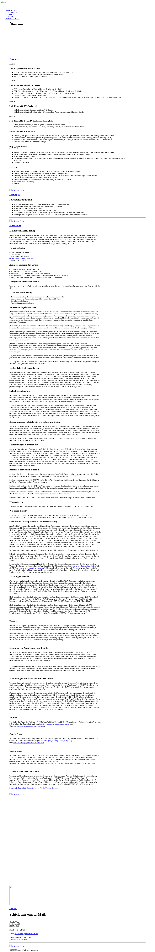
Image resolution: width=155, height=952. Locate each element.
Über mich (10, 10)
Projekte (10, 15)
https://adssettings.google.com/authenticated (28, 726)
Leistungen (11, 12)
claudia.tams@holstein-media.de (21, 258)
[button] (24, 904)
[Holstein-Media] (77, 4)
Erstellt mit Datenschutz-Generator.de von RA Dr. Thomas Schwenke (34, 788)
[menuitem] (79, 11)
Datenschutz (12, 19)
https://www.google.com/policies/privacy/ (54, 724)
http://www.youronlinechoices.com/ (32, 568)
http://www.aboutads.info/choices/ (84, 566)
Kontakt (9, 17)
